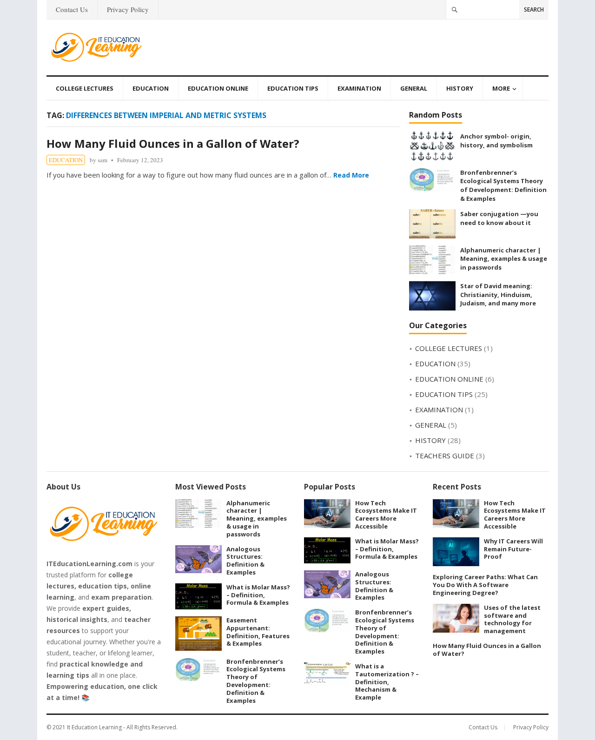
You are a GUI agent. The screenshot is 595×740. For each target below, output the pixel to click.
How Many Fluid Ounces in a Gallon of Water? (172, 143)
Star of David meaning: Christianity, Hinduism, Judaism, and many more (498, 294)
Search (534, 9)
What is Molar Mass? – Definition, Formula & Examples (258, 595)
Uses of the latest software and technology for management (512, 619)
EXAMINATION (359, 88)
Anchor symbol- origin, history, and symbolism (496, 140)
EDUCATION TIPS (292, 88)
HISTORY (459, 88)
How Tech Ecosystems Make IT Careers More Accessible (386, 514)
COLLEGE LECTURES (84, 88)
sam (102, 160)
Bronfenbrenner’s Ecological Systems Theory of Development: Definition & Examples (503, 185)
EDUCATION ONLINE (218, 88)
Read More (351, 175)
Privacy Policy (128, 9)
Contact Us (72, 9)
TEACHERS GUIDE (444, 455)
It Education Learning (94, 727)
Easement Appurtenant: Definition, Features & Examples (258, 632)
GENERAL (413, 88)
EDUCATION (150, 88)
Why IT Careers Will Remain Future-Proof (513, 549)
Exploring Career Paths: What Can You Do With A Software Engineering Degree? (485, 585)
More (501, 88)
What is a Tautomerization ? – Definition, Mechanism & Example (387, 681)
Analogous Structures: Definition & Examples (245, 560)
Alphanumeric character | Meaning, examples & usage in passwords (503, 258)
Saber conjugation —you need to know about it (499, 218)
